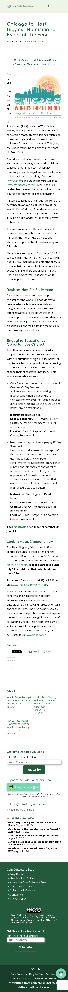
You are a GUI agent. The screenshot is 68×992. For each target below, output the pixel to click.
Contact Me (17, 894)
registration (20, 527)
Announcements (37, 41)
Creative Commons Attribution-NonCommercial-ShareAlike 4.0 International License (34, 920)
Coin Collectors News (22, 886)
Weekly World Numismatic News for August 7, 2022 (34, 830)
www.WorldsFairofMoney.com (29, 584)
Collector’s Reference (22, 890)
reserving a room (17, 565)
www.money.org (36, 635)
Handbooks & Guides (22, 878)
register (17, 321)
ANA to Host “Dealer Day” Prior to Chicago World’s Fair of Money (18, 724)
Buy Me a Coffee (15, 793)
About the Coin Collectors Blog (28, 882)
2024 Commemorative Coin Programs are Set (33, 835)
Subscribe (34, 769)
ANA (25, 41)
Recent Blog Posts (22, 818)
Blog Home (16, 874)
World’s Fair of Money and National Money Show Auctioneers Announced (45, 702)
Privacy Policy (18, 898)
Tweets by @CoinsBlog (20, 809)
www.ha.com (15, 180)
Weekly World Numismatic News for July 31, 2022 (33, 850)
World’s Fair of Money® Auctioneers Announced (19, 699)
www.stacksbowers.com (21, 185)
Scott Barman (46, 915)
